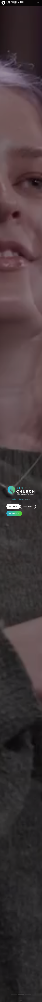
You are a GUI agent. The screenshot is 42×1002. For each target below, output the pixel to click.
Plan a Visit (13, 506)
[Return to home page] (13, 3)
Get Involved (28, 506)
